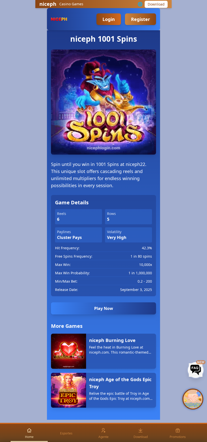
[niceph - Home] (59, 19)
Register (140, 19)
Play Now (103, 308)
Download (156, 4)
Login (108, 19)
